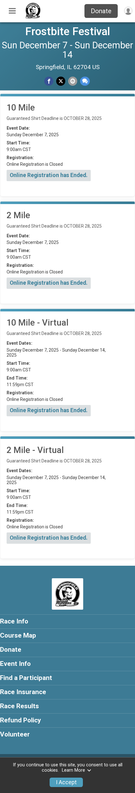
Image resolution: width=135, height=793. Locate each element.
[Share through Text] (85, 81)
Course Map (18, 635)
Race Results (19, 706)
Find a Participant (26, 678)
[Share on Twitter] (60, 81)
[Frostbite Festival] (33, 17)
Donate (101, 11)
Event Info (15, 663)
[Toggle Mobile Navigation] (12, 11)
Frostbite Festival (67, 31)
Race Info (14, 621)
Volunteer (15, 734)
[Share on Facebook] (48, 81)
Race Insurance (23, 692)
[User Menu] (128, 11)
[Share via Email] (72, 81)
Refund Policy (20, 720)
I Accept (66, 782)
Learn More (73, 770)
